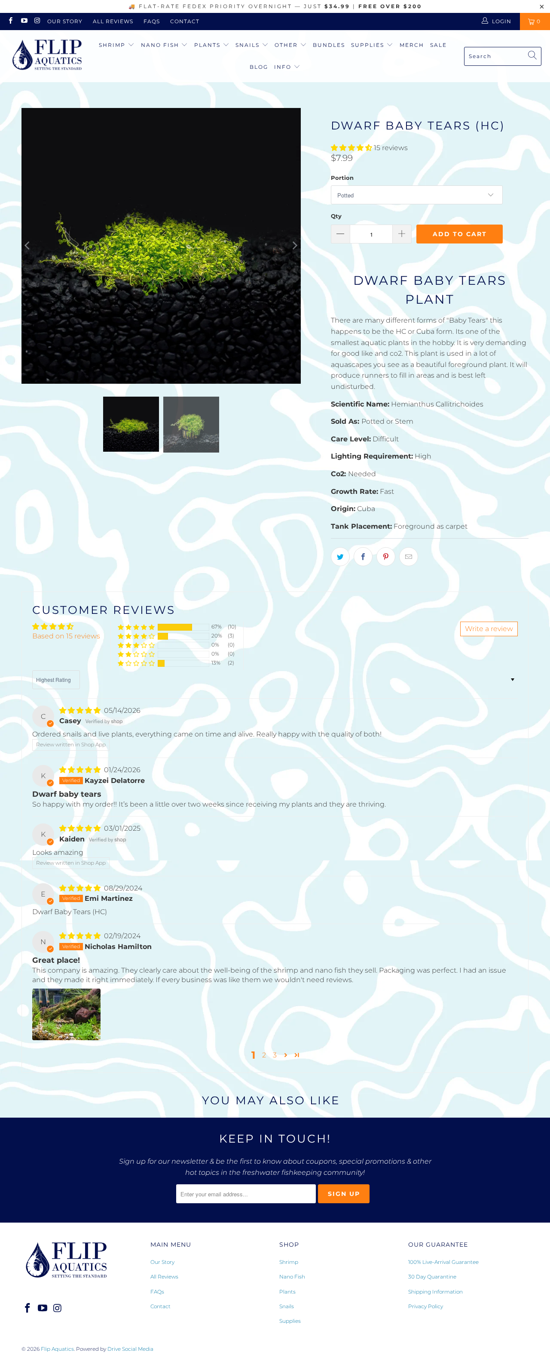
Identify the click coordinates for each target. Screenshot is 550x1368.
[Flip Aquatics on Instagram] (37, 21)
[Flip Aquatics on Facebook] (10, 21)
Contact (184, 21)
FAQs (152, 21)
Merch (412, 45)
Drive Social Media (130, 1349)
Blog (259, 67)
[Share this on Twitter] (340, 556)
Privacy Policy (425, 1306)
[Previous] (28, 246)
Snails (248, 45)
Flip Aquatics (57, 1349)
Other (287, 45)
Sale (438, 45)
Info (282, 67)
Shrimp (113, 45)
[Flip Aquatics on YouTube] (23, 21)
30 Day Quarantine (432, 1276)
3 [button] (275, 1055)
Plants (208, 45)
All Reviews (113, 21)
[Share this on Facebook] (363, 556)
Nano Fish (161, 45)
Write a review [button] (489, 629)
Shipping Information (435, 1291)
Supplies (368, 45)
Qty (336, 216)
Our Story (64, 21)
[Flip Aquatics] (47, 56)
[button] (351, 148)
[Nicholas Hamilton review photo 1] (66, 1014)
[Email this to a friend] (408, 556)
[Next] (294, 246)
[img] (80, 710)
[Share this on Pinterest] (385, 556)
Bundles (329, 45)
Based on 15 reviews (66, 636)
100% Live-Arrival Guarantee (443, 1262)
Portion (342, 177)
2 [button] (264, 1055)
